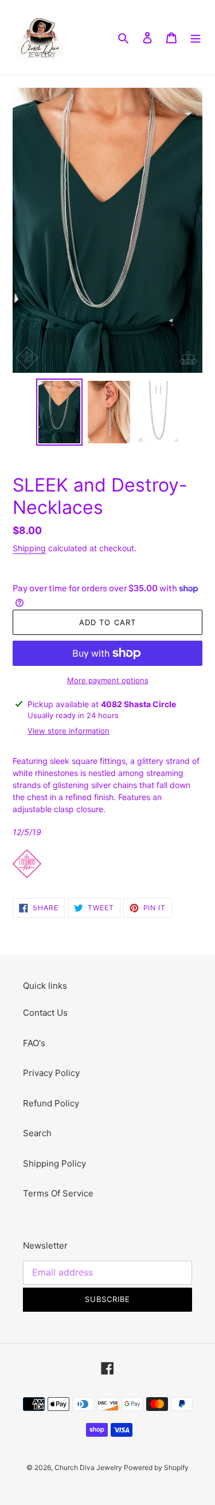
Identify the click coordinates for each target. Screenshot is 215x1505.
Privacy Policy (51, 1072)
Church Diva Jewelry (89, 1467)
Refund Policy (51, 1103)
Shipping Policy (54, 1163)
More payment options (107, 680)
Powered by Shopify (156, 1467)
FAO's (34, 1043)
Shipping (29, 548)
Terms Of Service (58, 1193)
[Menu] (195, 37)
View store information (69, 730)
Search (37, 1133)
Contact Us (45, 1012)
